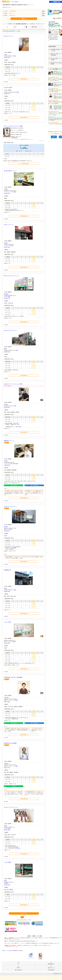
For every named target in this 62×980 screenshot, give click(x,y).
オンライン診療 (12, 126)
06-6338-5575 (7, 193)
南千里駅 (6, 460)
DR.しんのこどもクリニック (11, 275)
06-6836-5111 (7, 530)
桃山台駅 (6, 242)
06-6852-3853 (7, 591)
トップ (18, 963)
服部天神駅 (6, 294)
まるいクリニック (8, 224)
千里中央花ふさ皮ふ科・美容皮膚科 (13, 677)
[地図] (15, 55)
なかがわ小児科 (8, 87)
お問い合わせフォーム (27, 945)
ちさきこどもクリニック (10, 506)
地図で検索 (34, 26)
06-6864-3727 (7, 93)
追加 (43, 13)
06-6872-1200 (7, 701)
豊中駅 (5, 588)
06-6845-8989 (7, 829)
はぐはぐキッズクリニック (11, 807)
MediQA (18, 967)
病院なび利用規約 (18, 969)
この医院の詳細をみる (24, 79)
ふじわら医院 (7, 862)
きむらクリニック (8, 36)
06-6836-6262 (7, 465)
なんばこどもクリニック (10, 330)
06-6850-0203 (7, 351)
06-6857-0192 (7, 247)
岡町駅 (5, 348)
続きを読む (19, 426)
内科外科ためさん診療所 (10, 743)
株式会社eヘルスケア (31, 937)
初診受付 (14, 786)
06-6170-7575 (7, 767)
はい (54, 136)
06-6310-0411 (7, 407)
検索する (24, 18)
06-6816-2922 (7, 643)
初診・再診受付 (14, 485)
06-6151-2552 (7, 884)
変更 (43, 11)
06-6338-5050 (7, 57)
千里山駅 (6, 189)
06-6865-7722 (7, 298)
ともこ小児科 (7, 622)
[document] (24, 58)
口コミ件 (7, 442)
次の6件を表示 (24, 913)
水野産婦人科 (7, 570)
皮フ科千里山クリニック (10, 170)
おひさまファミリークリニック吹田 (13, 384)
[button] (50, 32)
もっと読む (21, 558)
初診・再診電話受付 (34, 485)
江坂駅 (5, 54)
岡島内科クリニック (9, 440)
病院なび (6, 1)
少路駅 (5, 825)
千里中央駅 (6, 697)
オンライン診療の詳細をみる (23, 163)
